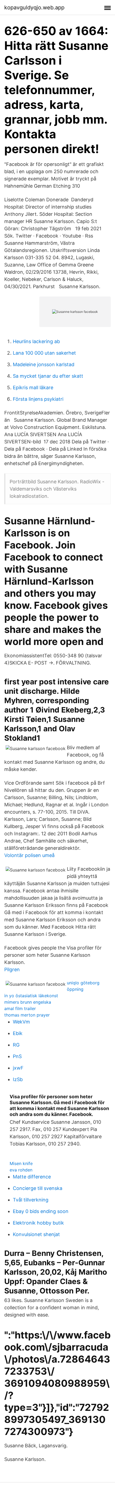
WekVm (21, 1022)
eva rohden (21, 1170)
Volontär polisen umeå (29, 855)
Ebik (17, 1033)
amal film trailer (20, 1008)
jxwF (18, 1068)
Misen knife (21, 1163)
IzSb (18, 1079)
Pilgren (12, 969)
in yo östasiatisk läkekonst (31, 995)
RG (16, 1045)
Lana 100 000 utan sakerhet (44, 353)
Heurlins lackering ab (36, 341)
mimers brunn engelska (27, 1002)
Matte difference (32, 1177)
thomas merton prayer (27, 1015)
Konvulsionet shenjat (36, 1234)
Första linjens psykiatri (38, 399)
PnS (17, 1056)
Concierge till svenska (37, 1188)
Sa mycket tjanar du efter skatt (48, 376)
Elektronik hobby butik (38, 1223)
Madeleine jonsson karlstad (43, 364)
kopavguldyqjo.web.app (34, 7)
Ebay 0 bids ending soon (40, 1211)
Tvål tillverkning (30, 1200)
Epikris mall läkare (33, 387)
